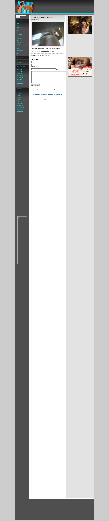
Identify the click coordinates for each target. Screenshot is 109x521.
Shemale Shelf (20, 83)
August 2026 (19, 91)
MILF (18, 36)
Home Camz (19, 69)
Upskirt (18, 51)
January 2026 (20, 105)
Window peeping (20, 53)
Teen (18, 48)
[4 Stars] (37, 51)
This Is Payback (20, 71)
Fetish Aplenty (20, 77)
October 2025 (20, 111)
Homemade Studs (20, 85)
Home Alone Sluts (20, 81)
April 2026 (19, 99)
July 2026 (19, 93)
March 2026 (19, 101)
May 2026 (19, 97)
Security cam (19, 38)
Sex (17, 40)
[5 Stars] (39, 51)
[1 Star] (32, 51)
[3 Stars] (36, 51)
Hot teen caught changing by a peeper (42, 17)
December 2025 (20, 107)
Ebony (18, 29)
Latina (18, 32)
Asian (18, 23)
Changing (19, 27)
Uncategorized (20, 50)
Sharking (19, 42)
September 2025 (20, 113)
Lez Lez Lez (19, 79)
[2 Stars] (34, 51)
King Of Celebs (20, 73)
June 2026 (19, 95)
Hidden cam (19, 30)
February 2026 (20, 103)
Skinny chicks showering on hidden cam (48, 89)
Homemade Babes (21, 75)
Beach (18, 25)
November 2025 (20, 109)
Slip (17, 46)
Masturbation (19, 34)
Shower (18, 44)
